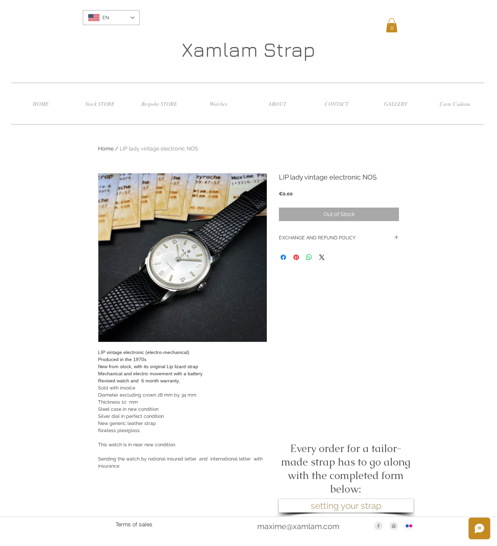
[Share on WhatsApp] (309, 257)
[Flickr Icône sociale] (409, 526)
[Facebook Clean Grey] (378, 526)
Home (106, 148)
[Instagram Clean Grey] (393, 526)
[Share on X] (322, 257)
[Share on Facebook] (283, 257)
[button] (392, 25)
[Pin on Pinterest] (296, 257)
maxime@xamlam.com (298, 526)
